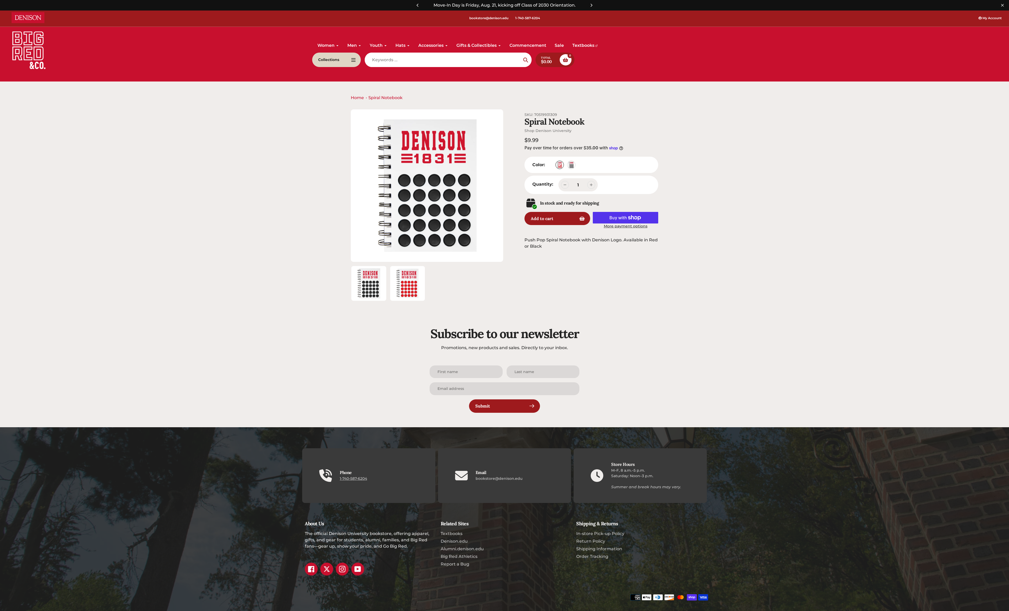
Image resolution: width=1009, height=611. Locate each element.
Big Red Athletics (459, 556)
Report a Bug (455, 564)
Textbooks (451, 533)
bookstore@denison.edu (488, 18)
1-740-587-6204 (527, 18)
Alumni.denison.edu (462, 548)
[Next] (591, 5)
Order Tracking (592, 556)
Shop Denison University (548, 130)
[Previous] (417, 5)
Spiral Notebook (385, 97)
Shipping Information (599, 548)
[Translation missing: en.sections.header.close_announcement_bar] (1002, 5)
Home (357, 97)
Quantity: (542, 184)
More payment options (625, 226)
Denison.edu (454, 541)
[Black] (571, 165)
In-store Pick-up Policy (600, 533)
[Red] (559, 165)
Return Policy (590, 541)
